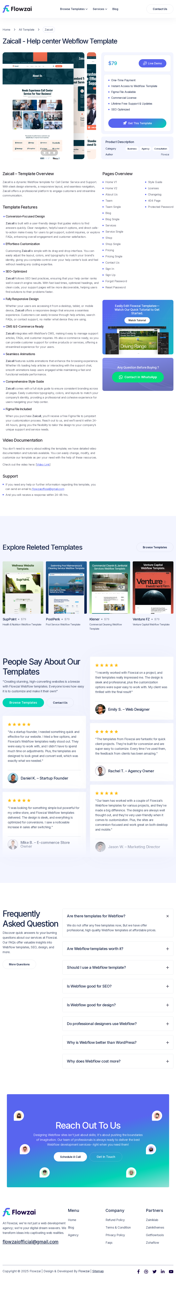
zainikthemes (155, 1227)
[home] (17, 9)
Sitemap (98, 1271)
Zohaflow (152, 1242)
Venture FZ (141, 619)
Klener (94, 619)
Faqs (109, 1242)
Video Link (43, 464)
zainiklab (152, 1220)
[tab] (117, 925)
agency (73, 1235)
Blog (115, 9)
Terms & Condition (118, 1227)
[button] (74, 9)
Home (6, 29)
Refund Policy (115, 1220)
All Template (26, 29)
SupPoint (9, 619)
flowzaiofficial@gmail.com (47, 489)
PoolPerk (53, 619)
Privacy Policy (115, 1235)
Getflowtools (155, 1235)
